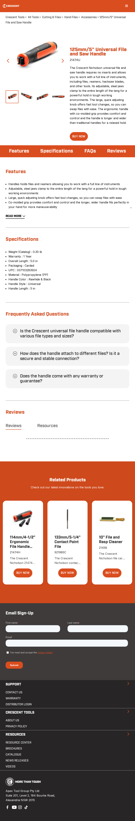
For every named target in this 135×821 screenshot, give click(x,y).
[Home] (11, 6)
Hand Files (71, 17)
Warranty (13, 698)
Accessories (89, 17)
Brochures (14, 748)
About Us (12, 720)
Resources (47, 426)
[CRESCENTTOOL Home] (23, 785)
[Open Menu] (126, 6)
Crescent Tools (15, 17)
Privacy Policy (16, 726)
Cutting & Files (51, 17)
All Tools (33, 17)
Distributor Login (19, 704)
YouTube (13, 807)
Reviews (116, 151)
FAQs (90, 151)
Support (13, 684)
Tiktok (26, 807)
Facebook (7, 807)
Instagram (19, 807)
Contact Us (14, 692)
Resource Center (18, 742)
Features (19, 151)
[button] (79, 136)
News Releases (17, 760)
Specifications (56, 151)
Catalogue (13, 754)
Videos (10, 766)
